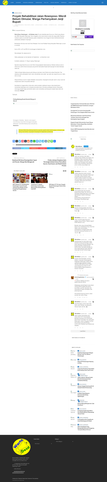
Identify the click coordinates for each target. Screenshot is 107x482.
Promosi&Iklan (35, 478)
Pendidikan (39, 2)
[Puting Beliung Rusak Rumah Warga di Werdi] (25, 111)
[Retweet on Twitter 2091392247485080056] (78, 309)
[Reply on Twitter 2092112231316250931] (75, 202)
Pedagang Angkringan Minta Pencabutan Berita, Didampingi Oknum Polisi (86, 412)
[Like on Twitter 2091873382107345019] (80, 252)
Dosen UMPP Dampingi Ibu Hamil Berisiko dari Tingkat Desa (82, 130)
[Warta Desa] (5, 2)
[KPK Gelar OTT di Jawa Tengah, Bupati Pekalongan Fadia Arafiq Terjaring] (57, 178)
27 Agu (89, 154)
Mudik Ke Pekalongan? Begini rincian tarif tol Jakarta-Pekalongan (85, 354)
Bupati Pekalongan (19, 24)
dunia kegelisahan (79, 277)
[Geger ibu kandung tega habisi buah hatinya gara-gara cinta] (74, 367)
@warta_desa (84, 154)
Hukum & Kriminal (28, 2)
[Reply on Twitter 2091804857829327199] (75, 297)
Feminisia (63, 2)
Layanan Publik (39, 24)
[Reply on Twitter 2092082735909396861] (75, 235)
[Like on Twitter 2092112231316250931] (80, 202)
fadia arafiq (27, 24)
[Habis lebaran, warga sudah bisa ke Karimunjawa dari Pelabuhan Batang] (74, 375)
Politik (46, 2)
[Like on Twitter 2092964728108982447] (80, 167)
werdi (32, 24)
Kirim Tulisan (73, 2)
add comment (61, 24)
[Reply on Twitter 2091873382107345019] (75, 252)
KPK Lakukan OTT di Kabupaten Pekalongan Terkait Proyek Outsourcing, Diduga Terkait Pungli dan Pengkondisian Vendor (21, 187)
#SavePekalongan (84, 199)
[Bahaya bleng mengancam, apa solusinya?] (73, 400)
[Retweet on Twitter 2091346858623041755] (78, 328)
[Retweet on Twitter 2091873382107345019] (78, 252)
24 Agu (89, 239)
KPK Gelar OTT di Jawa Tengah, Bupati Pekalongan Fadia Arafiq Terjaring (57, 186)
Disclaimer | (30, 478)
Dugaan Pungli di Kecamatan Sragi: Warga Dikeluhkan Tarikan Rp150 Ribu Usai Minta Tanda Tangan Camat (82, 124)
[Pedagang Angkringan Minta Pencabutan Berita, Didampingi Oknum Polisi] (74, 410)
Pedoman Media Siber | (23, 478)
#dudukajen (77, 199)
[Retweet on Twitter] (78, 275)
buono (45, 24)
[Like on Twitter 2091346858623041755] (80, 328)
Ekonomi (18, 2)
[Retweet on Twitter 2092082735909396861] (78, 235)
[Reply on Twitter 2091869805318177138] (75, 271)
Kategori (57, 439)
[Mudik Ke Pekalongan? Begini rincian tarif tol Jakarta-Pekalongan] (74, 352)
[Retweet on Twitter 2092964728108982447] (78, 167)
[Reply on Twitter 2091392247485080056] (75, 309)
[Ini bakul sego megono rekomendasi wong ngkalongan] (74, 392)
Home (12, 2)
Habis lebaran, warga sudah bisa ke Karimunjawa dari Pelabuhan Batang (85, 379)
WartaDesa (78, 154)
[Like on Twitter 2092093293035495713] (80, 213)
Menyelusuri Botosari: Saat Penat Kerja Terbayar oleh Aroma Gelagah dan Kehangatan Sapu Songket (81, 117)
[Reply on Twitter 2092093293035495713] (75, 213)
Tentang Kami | (15, 478)
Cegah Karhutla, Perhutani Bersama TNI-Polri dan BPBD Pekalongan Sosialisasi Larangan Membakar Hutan (82, 105)
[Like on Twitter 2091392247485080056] (80, 309)
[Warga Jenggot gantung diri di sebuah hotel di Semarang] (74, 384)
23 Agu (89, 301)
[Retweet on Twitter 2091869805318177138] (78, 271)
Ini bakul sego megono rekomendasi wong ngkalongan (84, 395)
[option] (21, 182)
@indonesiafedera (90, 277)
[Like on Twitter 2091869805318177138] (80, 271)
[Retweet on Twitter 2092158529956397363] (78, 184)
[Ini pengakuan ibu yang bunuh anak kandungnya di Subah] (74, 418)
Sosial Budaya (55, 2)
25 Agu (89, 171)
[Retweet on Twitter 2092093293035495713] (78, 213)
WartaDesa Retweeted (83, 275)
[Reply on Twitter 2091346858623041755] (75, 328)
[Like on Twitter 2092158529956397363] (80, 184)
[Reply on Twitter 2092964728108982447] (75, 167)
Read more (15, 125)
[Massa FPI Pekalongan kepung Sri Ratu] (73, 359)
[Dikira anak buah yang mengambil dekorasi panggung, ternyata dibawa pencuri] (74, 425)
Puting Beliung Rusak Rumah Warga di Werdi (24, 100)
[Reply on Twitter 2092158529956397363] (75, 184)
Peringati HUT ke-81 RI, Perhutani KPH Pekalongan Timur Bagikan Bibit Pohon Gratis (82, 111)
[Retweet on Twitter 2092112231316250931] (78, 202)
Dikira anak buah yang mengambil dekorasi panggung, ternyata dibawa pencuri (86, 428)
